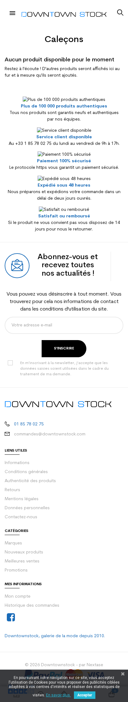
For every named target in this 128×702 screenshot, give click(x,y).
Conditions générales (26, 472)
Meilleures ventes (22, 561)
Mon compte (17, 596)
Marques (13, 543)
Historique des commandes (32, 605)
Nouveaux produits (24, 552)
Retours (12, 490)
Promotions (16, 570)
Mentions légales (22, 499)
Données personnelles (27, 508)
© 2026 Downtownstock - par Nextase (64, 665)
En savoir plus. (58, 695)
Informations (17, 463)
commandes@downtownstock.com (49, 434)
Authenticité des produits (30, 481)
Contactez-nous (21, 517)
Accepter (84, 695)
